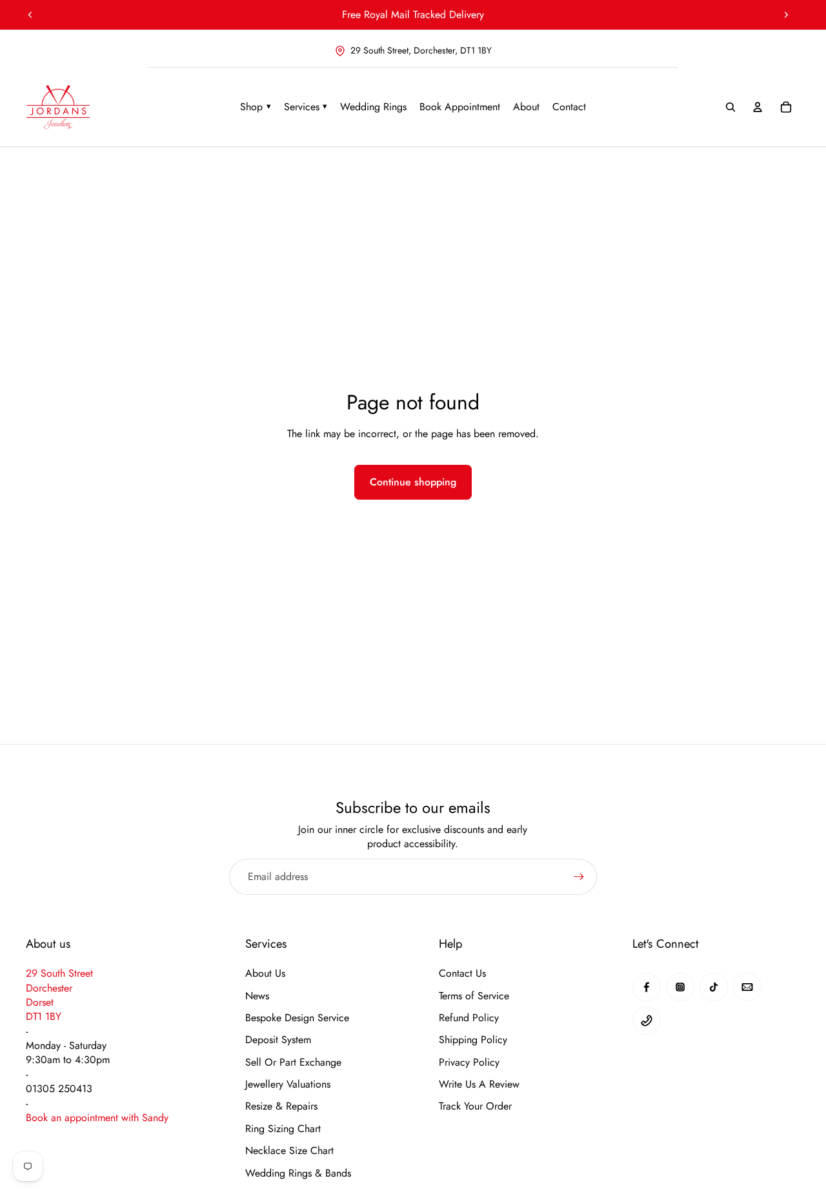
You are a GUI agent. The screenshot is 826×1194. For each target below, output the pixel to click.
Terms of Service (474, 996)
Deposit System (278, 1040)
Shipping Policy (473, 1040)
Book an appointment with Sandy (97, 1117)
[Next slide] (786, 15)
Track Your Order (475, 1106)
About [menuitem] (526, 106)
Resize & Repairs (281, 1106)
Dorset (40, 1002)
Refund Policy (469, 1018)
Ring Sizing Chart (283, 1129)
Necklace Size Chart (289, 1151)
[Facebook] (646, 987)
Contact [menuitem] (569, 106)
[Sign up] (579, 877)
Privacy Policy (469, 1062)
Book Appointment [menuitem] (459, 106)
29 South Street (59, 973)
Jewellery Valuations (287, 1084)
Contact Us (462, 973)
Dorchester (49, 988)
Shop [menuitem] (255, 106)
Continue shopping (413, 482)
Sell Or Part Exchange (293, 1062)
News (257, 996)
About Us (265, 973)
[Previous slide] (30, 15)
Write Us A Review (479, 1084)
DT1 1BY (43, 1016)
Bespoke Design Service (297, 1018)
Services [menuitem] (306, 106)
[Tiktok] (714, 987)
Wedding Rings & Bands (298, 1173)
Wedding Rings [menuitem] (373, 106)
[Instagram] (680, 987)
